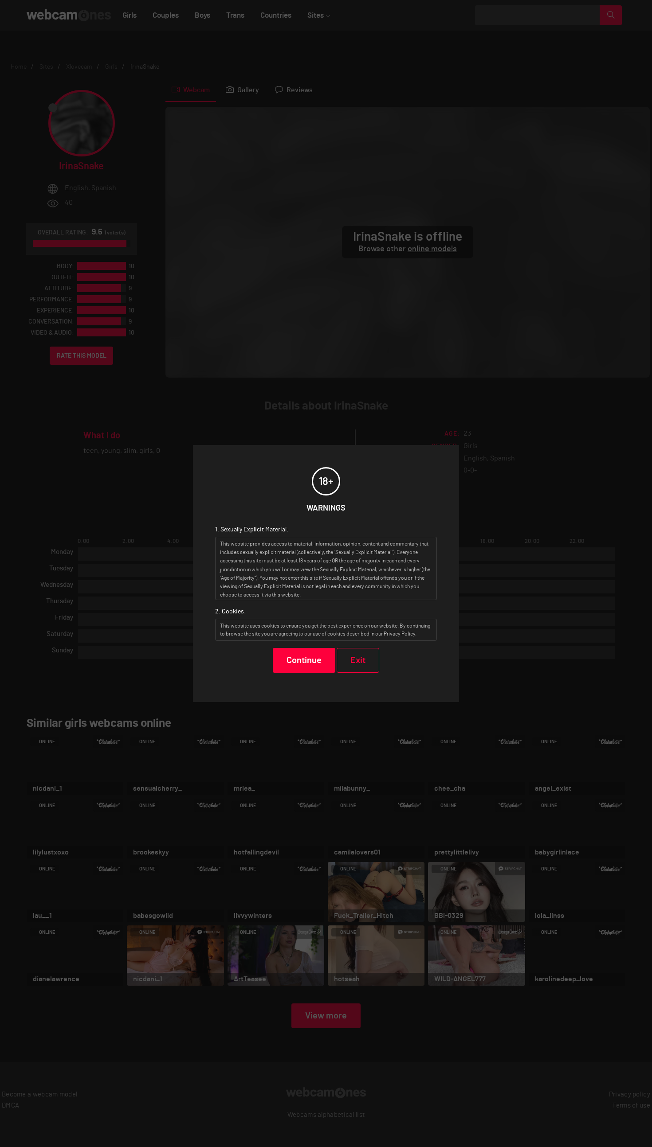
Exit (357, 660)
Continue (304, 660)
